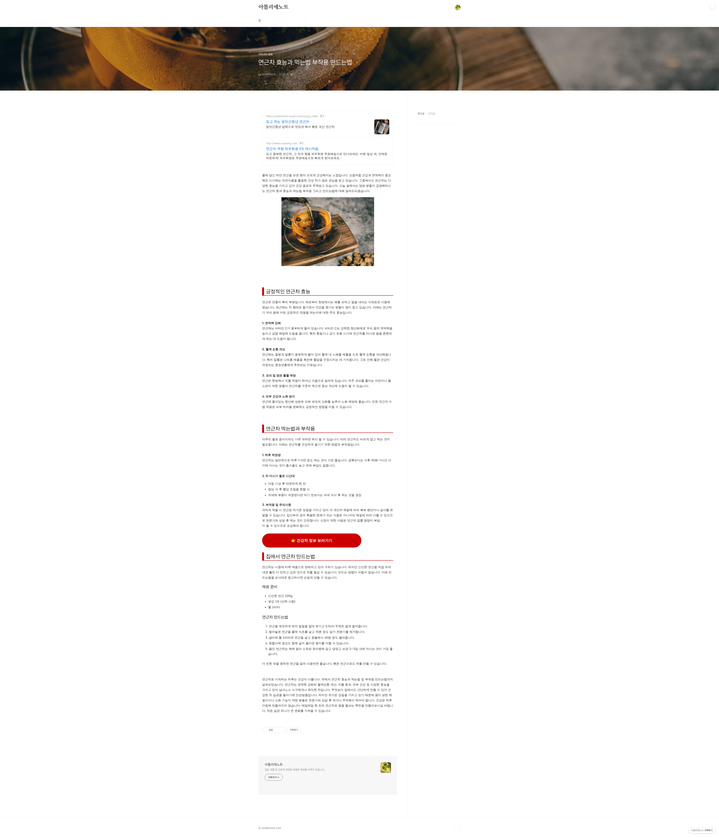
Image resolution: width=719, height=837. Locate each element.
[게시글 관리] (281, 730)
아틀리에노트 (273, 7)
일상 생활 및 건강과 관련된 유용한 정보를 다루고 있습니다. (295, 769)
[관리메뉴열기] (712, 6)
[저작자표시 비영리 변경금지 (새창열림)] (306, 729)
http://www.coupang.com (281, 143)
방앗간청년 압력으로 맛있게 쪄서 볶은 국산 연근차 (300, 127)
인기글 (431, 113)
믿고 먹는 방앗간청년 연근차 (287, 122)
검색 (449, 7)
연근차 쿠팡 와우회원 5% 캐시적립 (292, 149)
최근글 (421, 113)
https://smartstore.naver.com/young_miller (292, 116)
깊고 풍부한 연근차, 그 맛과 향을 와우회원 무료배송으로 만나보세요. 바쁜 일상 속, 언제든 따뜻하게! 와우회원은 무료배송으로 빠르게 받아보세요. (326, 156)
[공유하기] (276, 730)
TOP (458, 830)
